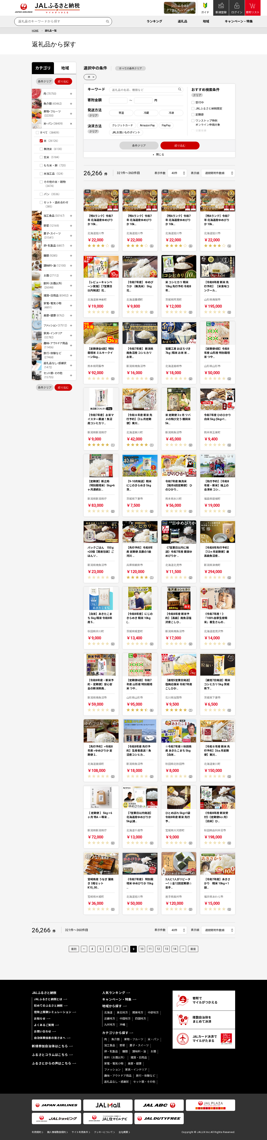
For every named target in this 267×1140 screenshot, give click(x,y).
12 (158, 948)
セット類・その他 (144, 1081)
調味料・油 (139, 1051)
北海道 (108, 1012)
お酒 (153, 1051)
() (113, 245)
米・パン (153, 1039)
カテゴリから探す (115, 1033)
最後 (193, 948)
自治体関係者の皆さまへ (50, 1037)
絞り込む (63, 81)
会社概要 (123, 1132)
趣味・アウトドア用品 (118, 1075)
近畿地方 (109, 1018)
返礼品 (182, 21)
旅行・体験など (145, 1075)
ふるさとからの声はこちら (51, 1063)
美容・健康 (135, 1063)
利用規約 (36, 1132)
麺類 (125, 1051)
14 (174, 948)
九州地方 (109, 1024)
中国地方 (125, 1018)
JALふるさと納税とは (48, 999)
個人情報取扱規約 (56, 1132)
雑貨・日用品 (139, 1057)
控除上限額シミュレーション (52, 1012)
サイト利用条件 (80, 1132)
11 (150, 948)
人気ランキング (113, 993)
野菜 (122, 1045)
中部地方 (153, 1012)
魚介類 (115, 1039)
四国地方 (140, 1018)
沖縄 (122, 1024)
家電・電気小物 (113, 1063)
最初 (74, 948)
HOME (35, 30)
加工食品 (109, 1045)
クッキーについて (103, 1132)
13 (166, 948)
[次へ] (183, 949)
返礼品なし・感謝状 (116, 1081)
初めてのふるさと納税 (48, 1005)
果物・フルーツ (133, 1039)
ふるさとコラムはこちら (50, 1055)
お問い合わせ (42, 1031)
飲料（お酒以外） (115, 1057)
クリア (93, 115)
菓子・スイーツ (139, 1045)
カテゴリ (43, 68)
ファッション (112, 1069)
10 (141, 948)
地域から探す (112, 1006)
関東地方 (137, 1012)
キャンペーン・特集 (239, 21)
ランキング (154, 21)
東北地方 (122, 1012)
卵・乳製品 (111, 1051)
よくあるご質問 (44, 1025)
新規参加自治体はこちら (50, 1046)
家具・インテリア (136, 1069)
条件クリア (45, 81)
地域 (206, 21)
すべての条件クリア (130, 68)
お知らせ (40, 1018)
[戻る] (84, 949)
